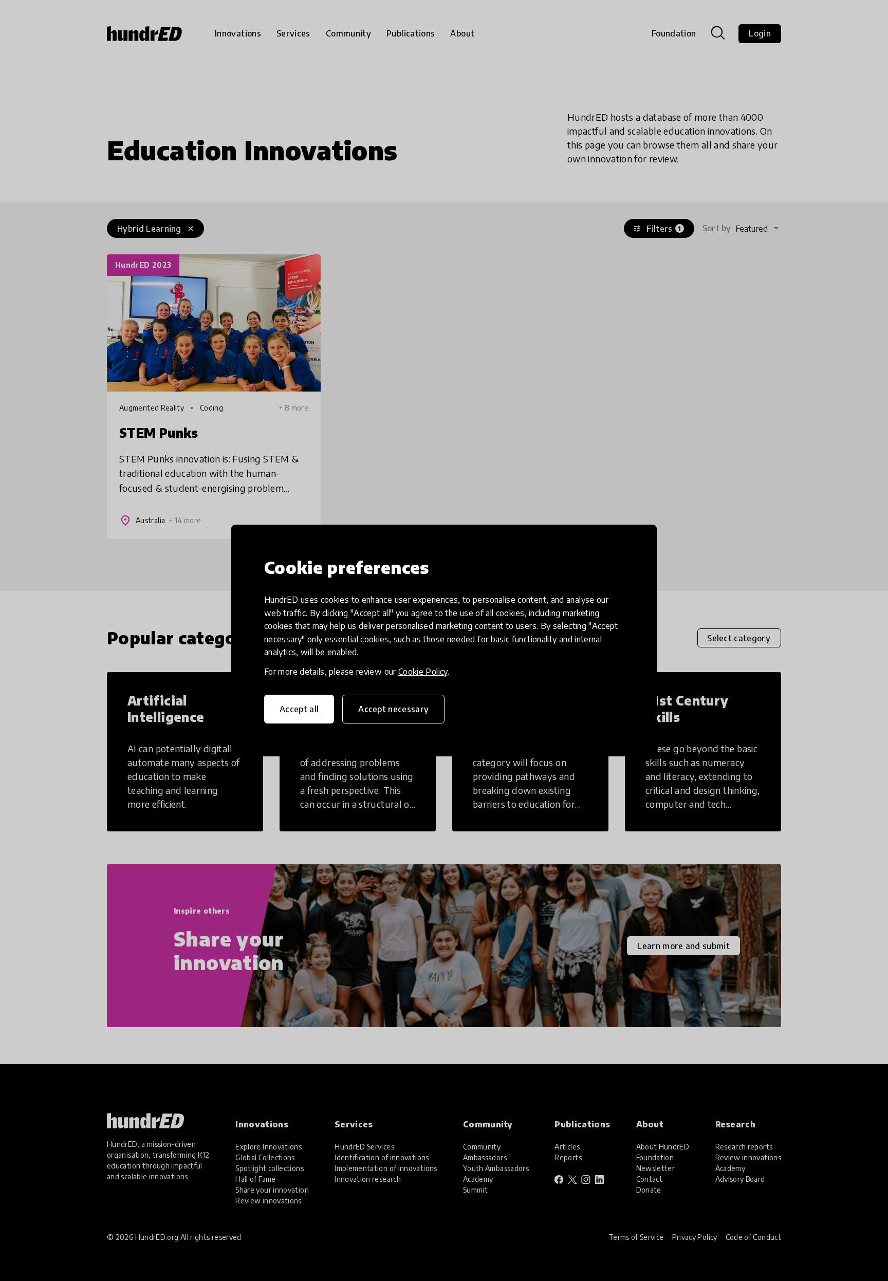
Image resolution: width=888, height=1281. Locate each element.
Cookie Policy (423, 671)
